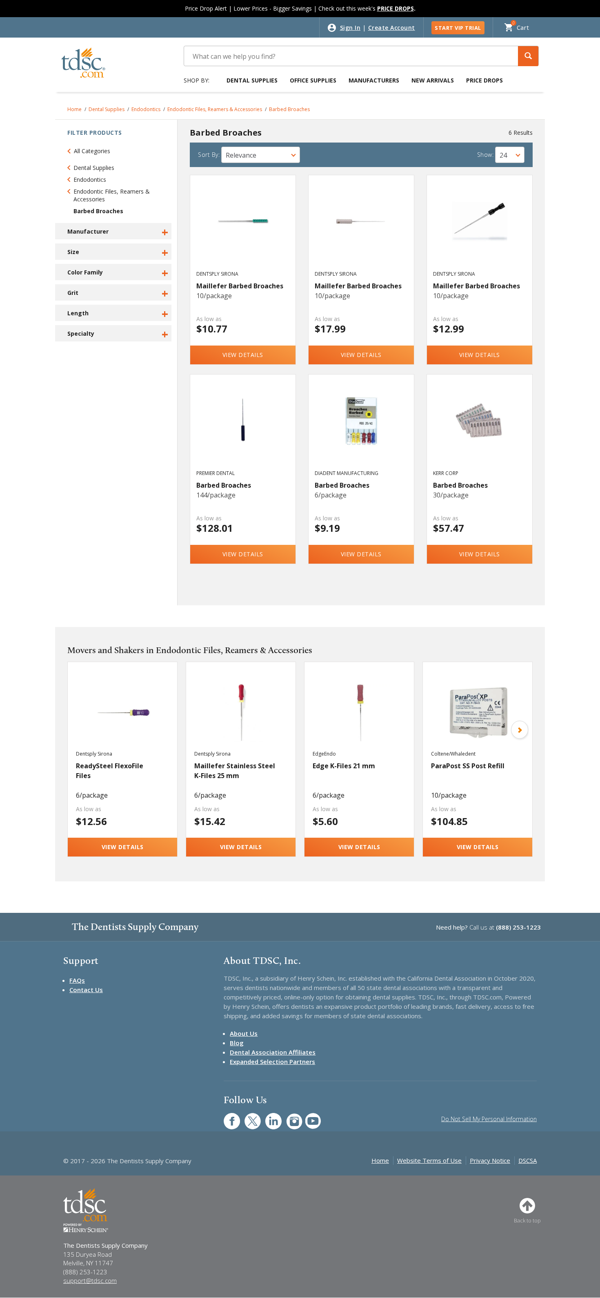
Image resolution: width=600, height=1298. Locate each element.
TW (248, 1117)
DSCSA (527, 1160)
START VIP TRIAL (458, 27)
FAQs (77, 980)
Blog (237, 1043)
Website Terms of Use (429, 1160)
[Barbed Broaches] (243, 429)
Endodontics (145, 109)
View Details (242, 355)
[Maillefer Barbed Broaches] (243, 230)
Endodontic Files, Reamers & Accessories (214, 109)
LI (267, 1117)
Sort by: (209, 154)
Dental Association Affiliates (273, 1052)
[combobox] (260, 155)
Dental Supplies (252, 80)
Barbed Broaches (289, 109)
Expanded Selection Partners (272, 1061)
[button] (528, 56)
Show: (485, 154)
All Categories (92, 151)
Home (74, 109)
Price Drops (484, 80)
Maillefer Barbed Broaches (239, 285)
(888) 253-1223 (518, 927)
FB (227, 1117)
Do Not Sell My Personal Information (489, 1119)
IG (288, 1117)
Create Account (391, 27)
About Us (244, 1033)
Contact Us (86, 990)
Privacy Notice (490, 1160)
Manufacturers (374, 80)
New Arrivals (432, 80)
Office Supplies (313, 80)
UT (308, 1117)
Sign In (350, 27)
